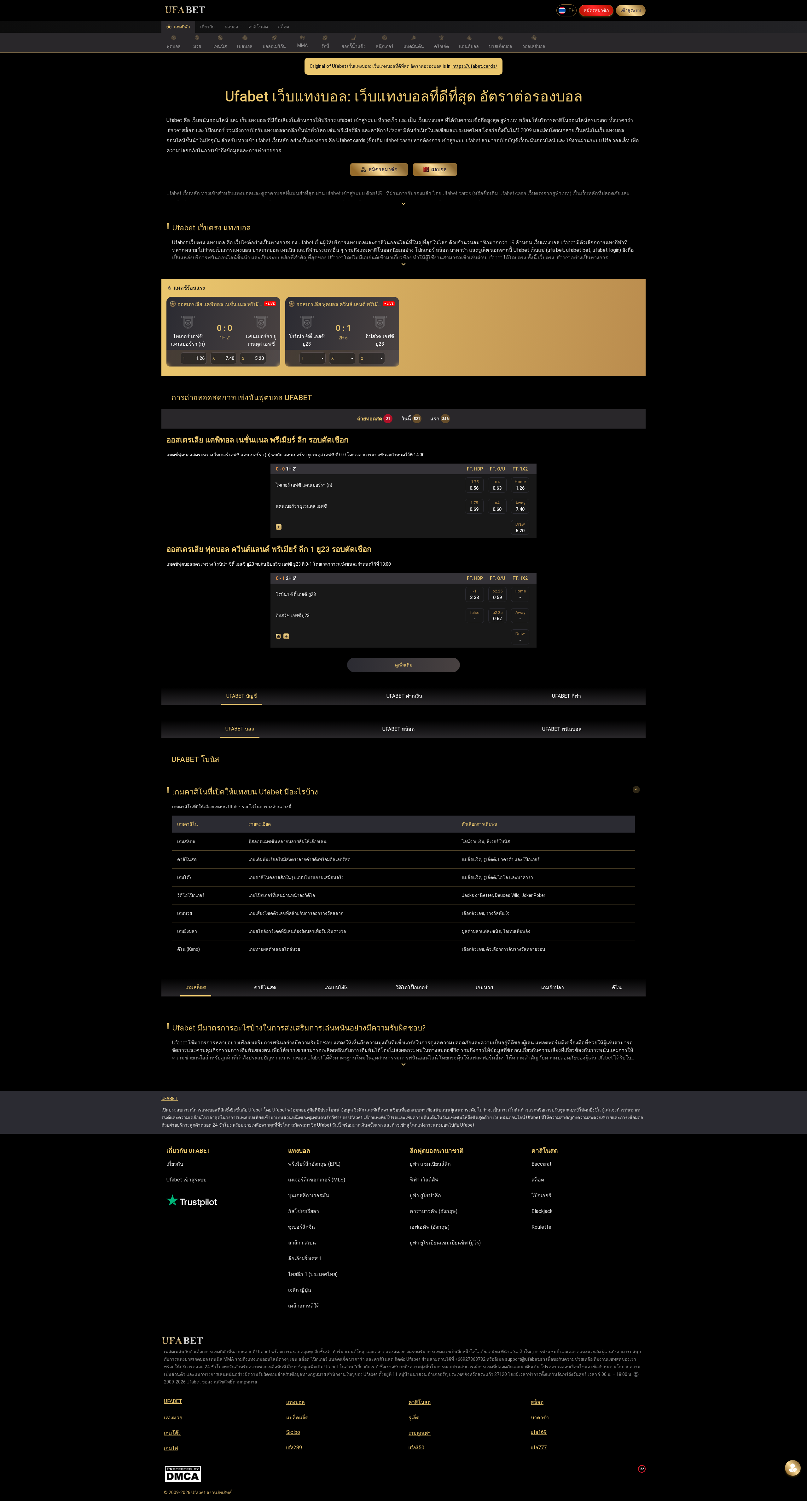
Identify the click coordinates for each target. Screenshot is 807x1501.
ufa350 (416, 1448)
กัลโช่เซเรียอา (303, 1211)
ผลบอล (231, 26)
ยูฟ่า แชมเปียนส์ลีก (430, 1164)
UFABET (169, 1098)
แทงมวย (173, 1418)
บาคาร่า (540, 1418)
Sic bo (293, 1432)
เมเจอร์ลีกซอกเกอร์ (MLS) (316, 1180)
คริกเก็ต (441, 46)
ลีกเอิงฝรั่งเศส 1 (305, 1258)
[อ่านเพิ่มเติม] (403, 203)
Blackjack (542, 1211)
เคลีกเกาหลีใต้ (303, 1306)
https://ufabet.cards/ (474, 66)
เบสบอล (245, 46)
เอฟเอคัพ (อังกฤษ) (430, 1227)
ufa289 (294, 1448)
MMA (302, 45)
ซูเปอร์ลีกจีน (301, 1227)
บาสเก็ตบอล (500, 46)
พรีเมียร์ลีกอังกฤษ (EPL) (314, 1164)
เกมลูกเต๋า (420, 1433)
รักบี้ (325, 46)
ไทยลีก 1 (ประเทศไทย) (313, 1274)
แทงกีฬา (182, 26)
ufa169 (539, 1432)
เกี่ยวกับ (207, 26)
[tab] (241, 696)
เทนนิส (220, 46)
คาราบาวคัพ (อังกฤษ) (433, 1211)
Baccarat (541, 1164)
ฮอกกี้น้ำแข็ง (353, 46)
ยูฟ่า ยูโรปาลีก (425, 1195)
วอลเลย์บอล (533, 46)
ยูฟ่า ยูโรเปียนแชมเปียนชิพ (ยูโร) (445, 1243)
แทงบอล (295, 1402)
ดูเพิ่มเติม (403, 664)
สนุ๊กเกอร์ (384, 46)
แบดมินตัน (414, 46)
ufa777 (539, 1448)
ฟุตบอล (173, 46)
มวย (197, 46)
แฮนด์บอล (469, 46)
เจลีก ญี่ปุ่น (299, 1290)
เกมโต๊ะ (172, 1433)
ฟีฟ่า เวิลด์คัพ (424, 1180)
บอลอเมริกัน (274, 46)
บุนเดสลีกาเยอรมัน (308, 1195)
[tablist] (403, 696)
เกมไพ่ (171, 1449)
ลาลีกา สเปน (302, 1243)
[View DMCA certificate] (183, 1474)
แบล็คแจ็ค (297, 1418)
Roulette (541, 1227)
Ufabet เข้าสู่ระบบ (186, 1180)
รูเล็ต (414, 1418)
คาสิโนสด (258, 26)
